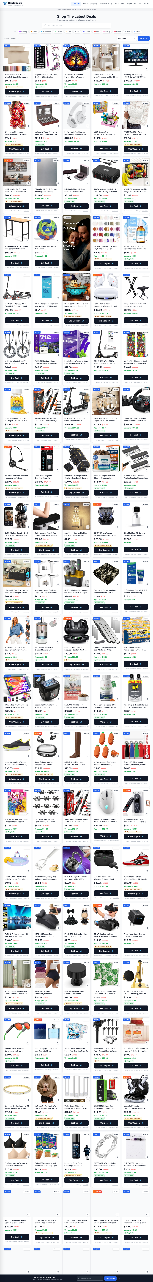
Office (138, 32)
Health (118, 32)
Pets (69, 32)
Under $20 (119, 4)
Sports (88, 32)
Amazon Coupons (90, 4)
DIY (78, 32)
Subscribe (110, 1278)
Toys (97, 32)
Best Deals (131, 4)
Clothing (24, 32)
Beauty (107, 32)
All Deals (76, 4)
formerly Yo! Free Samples (14, 5)
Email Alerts (144, 4)
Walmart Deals (106, 4)
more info (93, 9)
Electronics (47, 32)
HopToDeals (15, 3)
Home (35, 32)
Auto (128, 32)
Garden (59, 32)
